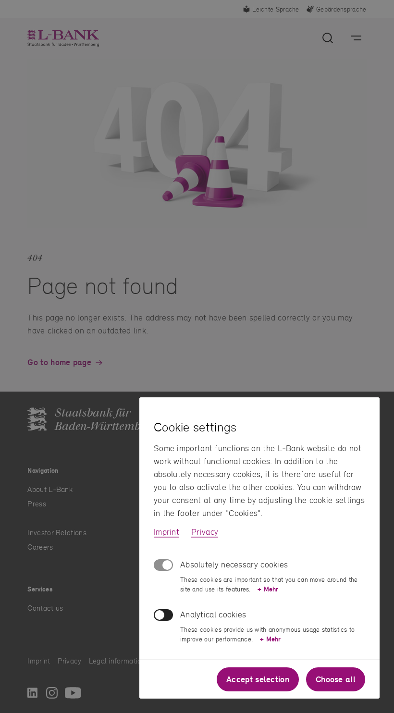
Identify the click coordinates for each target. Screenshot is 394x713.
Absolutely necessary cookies (234, 564)
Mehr (268, 589)
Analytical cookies (213, 614)
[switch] (163, 615)
